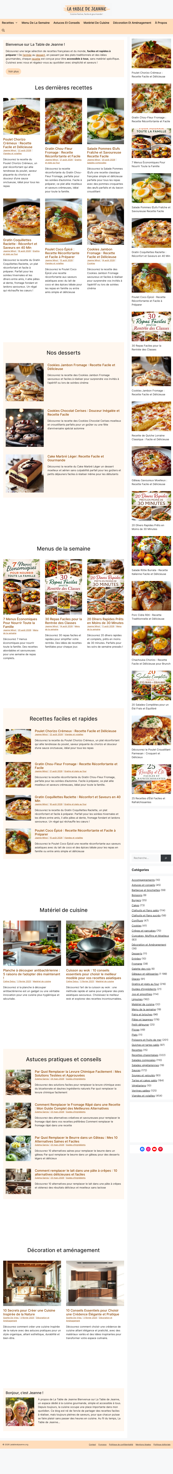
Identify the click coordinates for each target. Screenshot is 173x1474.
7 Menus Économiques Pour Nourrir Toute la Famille (20, 623)
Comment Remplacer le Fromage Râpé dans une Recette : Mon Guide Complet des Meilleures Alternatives (77, 1106)
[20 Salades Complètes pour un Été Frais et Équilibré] (151, 685)
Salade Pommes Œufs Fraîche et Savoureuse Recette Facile (104, 152)
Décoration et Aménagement (132, 22)
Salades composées (96, 162)
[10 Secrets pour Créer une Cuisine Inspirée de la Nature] (32, 1283)
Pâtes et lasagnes (142, 1019)
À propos (161, 22)
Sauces (136, 1070)
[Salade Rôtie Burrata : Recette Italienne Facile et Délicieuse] (151, 551)
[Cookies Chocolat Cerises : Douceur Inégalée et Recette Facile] (25, 428)
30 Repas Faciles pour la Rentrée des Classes (63, 621)
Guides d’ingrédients (75, 1079)
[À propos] (20, 1411)
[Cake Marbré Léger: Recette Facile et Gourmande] (25, 473)
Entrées (136, 958)
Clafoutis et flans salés (145, 910)
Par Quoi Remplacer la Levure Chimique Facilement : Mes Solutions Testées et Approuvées (78, 1073)
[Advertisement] (63, 320)
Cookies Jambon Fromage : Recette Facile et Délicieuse (101, 253)
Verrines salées (141, 1090)
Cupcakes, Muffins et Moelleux (150, 935)
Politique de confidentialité (121, 1444)
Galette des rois (141, 968)
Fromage (137, 963)
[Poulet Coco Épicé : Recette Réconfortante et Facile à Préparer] (63, 221)
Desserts (137, 953)
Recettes (8, 22)
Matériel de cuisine (96, 22)
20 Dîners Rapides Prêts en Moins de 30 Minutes (105, 621)
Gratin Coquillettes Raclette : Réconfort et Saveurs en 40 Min (20, 243)
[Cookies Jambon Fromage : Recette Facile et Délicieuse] (105, 221)
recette (36, 58)
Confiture (137, 920)
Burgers (136, 900)
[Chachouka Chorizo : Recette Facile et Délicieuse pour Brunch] (151, 640)
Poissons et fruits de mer (146, 1039)
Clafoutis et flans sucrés (146, 915)
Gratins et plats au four (75, 771)
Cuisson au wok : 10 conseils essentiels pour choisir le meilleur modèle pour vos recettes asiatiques (93, 974)
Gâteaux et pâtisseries (145, 973)
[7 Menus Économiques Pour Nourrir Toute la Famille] (21, 587)
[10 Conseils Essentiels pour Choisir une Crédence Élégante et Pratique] (95, 1283)
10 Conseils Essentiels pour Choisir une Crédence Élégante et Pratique (92, 1312)
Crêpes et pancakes (144, 930)
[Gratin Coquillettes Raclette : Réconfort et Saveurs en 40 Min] (21, 216)
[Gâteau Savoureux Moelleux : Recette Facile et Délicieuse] (151, 461)
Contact (92, 1444)
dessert (40, 54)
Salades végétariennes (145, 1065)
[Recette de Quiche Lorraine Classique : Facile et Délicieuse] (151, 416)
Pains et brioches (142, 1014)
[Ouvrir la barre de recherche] (3, 30)
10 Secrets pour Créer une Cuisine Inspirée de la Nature (29, 1312)
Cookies (91, 263)
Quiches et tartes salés (145, 1044)
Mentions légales (143, 1444)
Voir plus (13, 71)
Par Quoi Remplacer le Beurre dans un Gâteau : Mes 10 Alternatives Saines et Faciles (76, 1139)
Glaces (136, 978)
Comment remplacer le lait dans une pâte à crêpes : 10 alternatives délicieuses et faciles (76, 1172)
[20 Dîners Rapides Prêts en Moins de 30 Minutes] (105, 587)
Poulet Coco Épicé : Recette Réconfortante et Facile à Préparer (62, 253)
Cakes (135, 905)
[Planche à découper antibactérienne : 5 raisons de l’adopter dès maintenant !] (32, 943)
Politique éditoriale (161, 1444)
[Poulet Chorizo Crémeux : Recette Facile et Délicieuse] (21, 116)
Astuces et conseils (66, 22)
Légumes (137, 999)
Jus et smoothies (142, 994)
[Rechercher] (166, 858)
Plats (135, 1034)
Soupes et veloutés (143, 1075)
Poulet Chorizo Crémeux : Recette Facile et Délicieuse (17, 143)
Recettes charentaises (145, 1055)
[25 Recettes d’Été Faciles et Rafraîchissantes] (151, 779)
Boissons (137, 895)
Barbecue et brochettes (146, 890)
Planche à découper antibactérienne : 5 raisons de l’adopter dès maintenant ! (31, 974)
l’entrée (27, 54)
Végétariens (139, 1085)
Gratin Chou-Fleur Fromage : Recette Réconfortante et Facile (62, 152)
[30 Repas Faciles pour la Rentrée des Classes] (63, 587)
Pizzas (135, 1029)
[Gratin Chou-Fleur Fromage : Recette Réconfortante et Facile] (63, 121)
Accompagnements (143, 879)
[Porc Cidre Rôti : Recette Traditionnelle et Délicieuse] (151, 596)
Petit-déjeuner (140, 1024)
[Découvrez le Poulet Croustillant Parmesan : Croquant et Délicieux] (151, 730)
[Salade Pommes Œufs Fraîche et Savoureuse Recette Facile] (105, 121)
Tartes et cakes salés (144, 1080)
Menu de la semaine (36, 22)
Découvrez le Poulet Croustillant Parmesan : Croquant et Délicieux (151, 753)
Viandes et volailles (12, 153)
